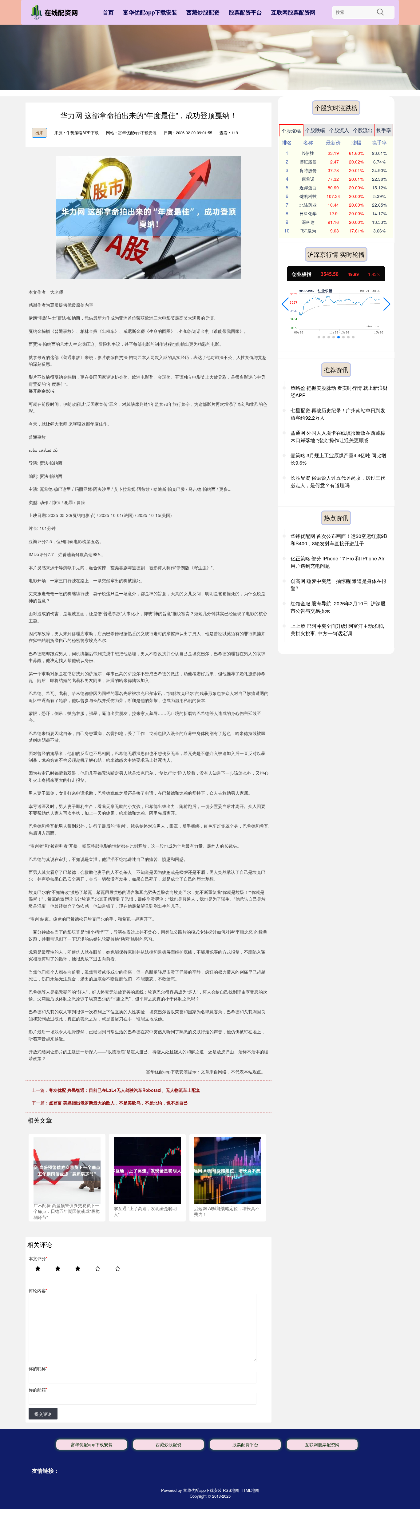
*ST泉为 (308, 231)
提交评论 (43, 1414)
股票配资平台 (245, 12)
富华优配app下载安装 (150, 12)
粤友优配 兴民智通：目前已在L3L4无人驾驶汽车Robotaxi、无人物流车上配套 (124, 1090)
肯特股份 (308, 170)
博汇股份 (308, 162)
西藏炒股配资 (203, 12)
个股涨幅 (291, 130)
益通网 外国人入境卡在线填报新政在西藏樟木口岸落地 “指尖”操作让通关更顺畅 (338, 436)
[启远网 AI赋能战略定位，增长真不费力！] (227, 1170)
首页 (108, 12)
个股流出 (363, 130)
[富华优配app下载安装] (56, 13)
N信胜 (308, 153)
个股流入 (339, 130)
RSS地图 (231, 1490)
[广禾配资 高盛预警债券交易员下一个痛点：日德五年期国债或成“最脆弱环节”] (67, 1170)
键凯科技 (308, 196)
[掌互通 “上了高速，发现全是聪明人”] (147, 1170)
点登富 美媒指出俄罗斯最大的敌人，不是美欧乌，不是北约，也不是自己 (118, 1103)
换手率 (383, 130)
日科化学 (308, 213)
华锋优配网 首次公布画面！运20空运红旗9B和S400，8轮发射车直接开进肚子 (339, 539)
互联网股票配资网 (293, 12)
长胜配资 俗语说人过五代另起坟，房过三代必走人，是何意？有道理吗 (338, 481)
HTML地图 (249, 1490)
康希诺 (308, 179)
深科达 (308, 222)
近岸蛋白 (308, 187)
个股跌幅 (315, 130)
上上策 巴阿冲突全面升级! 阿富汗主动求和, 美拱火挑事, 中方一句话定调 (337, 629)
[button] (285, 304)
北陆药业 (308, 205)
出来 (39, 132)
